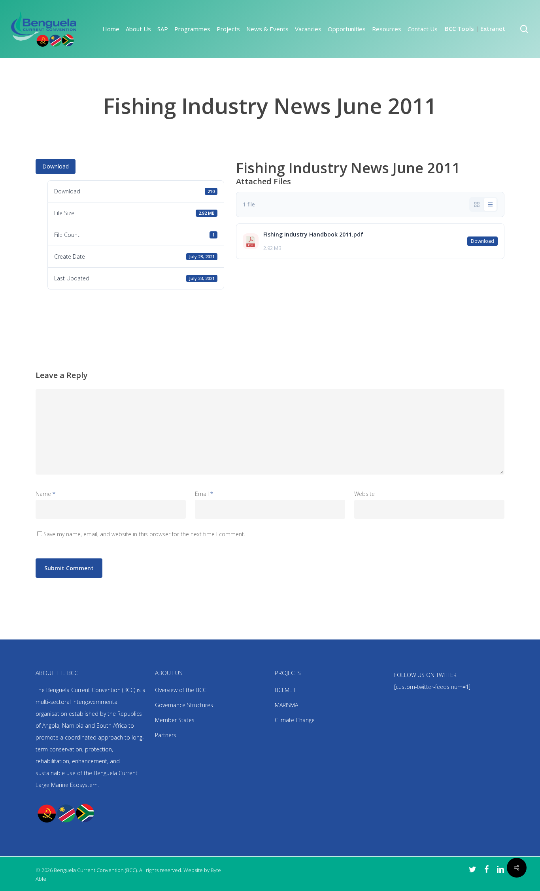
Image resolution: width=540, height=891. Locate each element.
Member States (174, 720)
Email (204, 494)
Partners (165, 735)
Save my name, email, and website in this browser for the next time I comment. (144, 534)
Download (55, 166)
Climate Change (295, 720)
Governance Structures (184, 705)
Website (364, 494)
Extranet (492, 28)
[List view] (490, 204)
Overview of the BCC (180, 690)
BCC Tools (459, 28)
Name (45, 494)
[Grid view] (476, 204)
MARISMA (286, 705)
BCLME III (286, 690)
